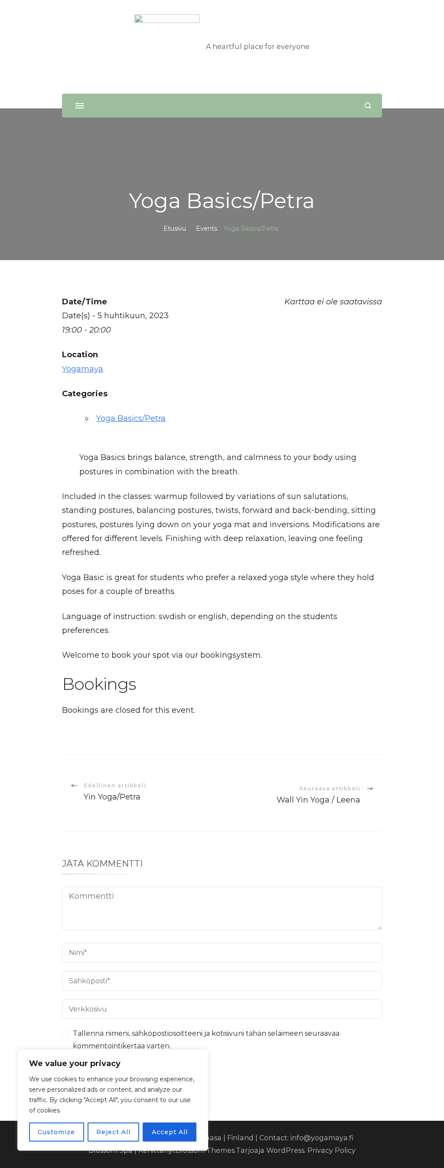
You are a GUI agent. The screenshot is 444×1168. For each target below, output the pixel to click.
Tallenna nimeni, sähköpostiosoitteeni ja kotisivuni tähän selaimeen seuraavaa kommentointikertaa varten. (206, 1039)
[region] (112, 1100)
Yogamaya (82, 369)
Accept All (170, 1132)
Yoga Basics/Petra (131, 418)
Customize (56, 1132)
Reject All (113, 1132)
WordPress (285, 1150)
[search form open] (368, 105)
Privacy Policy (331, 1150)
